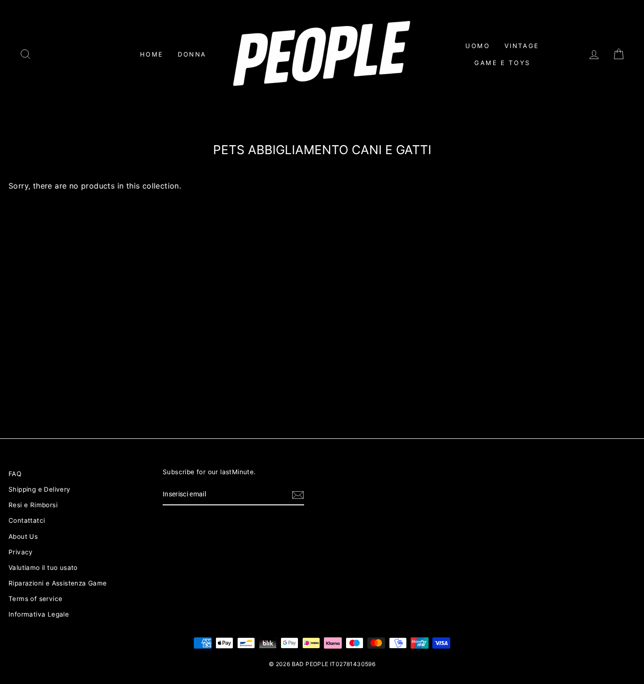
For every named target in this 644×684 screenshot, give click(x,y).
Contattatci (26, 520)
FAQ (14, 474)
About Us (23, 536)
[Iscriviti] (298, 495)
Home (152, 54)
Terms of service (35, 598)
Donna (192, 54)
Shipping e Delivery (39, 489)
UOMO (477, 45)
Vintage (521, 45)
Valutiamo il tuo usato (43, 567)
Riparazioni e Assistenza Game (57, 583)
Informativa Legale (38, 614)
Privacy (20, 552)
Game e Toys (502, 62)
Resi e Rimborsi (33, 505)
